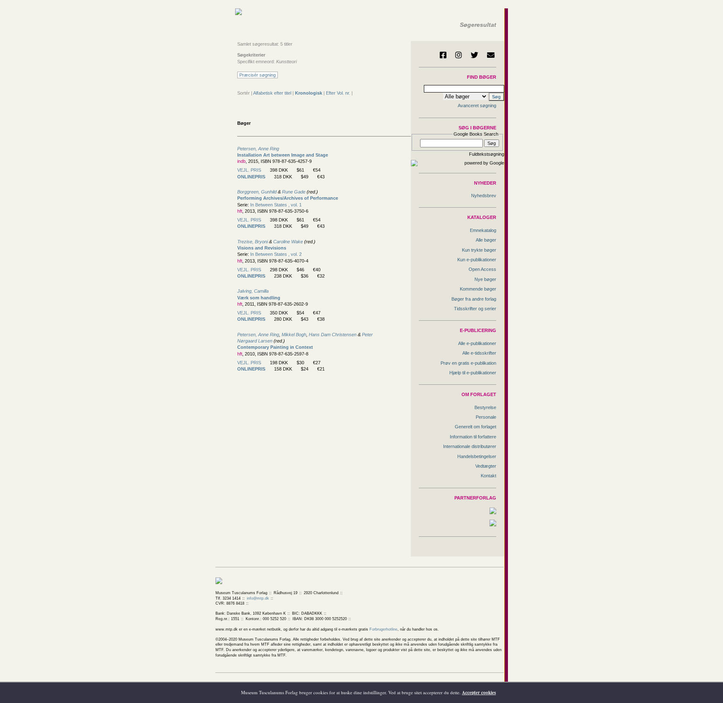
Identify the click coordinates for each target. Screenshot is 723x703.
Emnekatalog (483, 230)
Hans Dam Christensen (332, 334)
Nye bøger (485, 279)
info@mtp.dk (258, 598)
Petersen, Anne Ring (258, 148)
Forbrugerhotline (383, 629)
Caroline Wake (288, 241)
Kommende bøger (478, 288)
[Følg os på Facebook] (443, 54)
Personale (486, 417)
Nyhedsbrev (483, 195)
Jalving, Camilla (253, 291)
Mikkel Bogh (294, 334)
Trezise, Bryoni (252, 241)
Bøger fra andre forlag (473, 298)
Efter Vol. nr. (338, 92)
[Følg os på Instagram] (459, 54)
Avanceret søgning (477, 105)
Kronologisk (308, 92)
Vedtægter (485, 466)
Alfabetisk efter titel (272, 92)
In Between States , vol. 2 (276, 254)
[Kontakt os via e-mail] (490, 54)
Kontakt (488, 475)
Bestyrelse (485, 407)
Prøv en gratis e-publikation (468, 363)
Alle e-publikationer (477, 343)
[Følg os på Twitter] (474, 54)
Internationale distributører (469, 446)
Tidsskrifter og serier (475, 308)
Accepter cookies (479, 692)
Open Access (482, 269)
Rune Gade (293, 191)
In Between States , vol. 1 (276, 204)
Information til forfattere (473, 436)
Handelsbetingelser (476, 456)
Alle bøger (486, 239)
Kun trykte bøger (479, 249)
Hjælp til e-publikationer (472, 372)
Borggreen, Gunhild (257, 191)
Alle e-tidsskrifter (479, 352)
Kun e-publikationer (476, 259)
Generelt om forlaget (475, 426)
